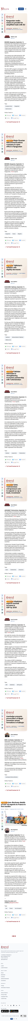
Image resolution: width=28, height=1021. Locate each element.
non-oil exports (18, 908)
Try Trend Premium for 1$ (13, 122)
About (2, 972)
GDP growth (19, 684)
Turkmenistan (22, 453)
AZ (14, 1018)
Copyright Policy (4, 996)
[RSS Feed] (19, 1005)
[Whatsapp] (2, 1005)
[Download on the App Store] (5, 1011)
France (11, 908)
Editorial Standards (5, 978)
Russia (14, 233)
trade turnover (8, 108)
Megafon (20, 233)
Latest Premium (4, 967)
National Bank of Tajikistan (17, 337)
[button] (2, 14)
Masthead (3, 974)
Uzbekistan (12, 684)
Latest (2, 965)
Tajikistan (8, 337)
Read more (13, 38)
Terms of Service (4, 992)
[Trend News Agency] (4, 947)
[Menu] (25, 9)
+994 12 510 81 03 (4, 957)
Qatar (7, 569)
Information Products (5, 987)
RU (16, 1018)
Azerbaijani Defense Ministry (12, 777)
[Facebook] (5, 1005)
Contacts (3, 976)
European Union (9, 106)
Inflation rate (8, 339)
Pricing (2, 985)
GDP (6, 684)
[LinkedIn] (16, 1005)
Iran (6, 908)
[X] (8, 1005)
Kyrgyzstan (17, 106)
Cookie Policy (3, 998)
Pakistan (7, 453)
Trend (23, 51)
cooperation (14, 453)
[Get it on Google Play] (14, 1011)
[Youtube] (11, 1005)
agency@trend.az (4, 959)
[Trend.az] (5, 9)
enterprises (21, 569)
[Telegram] (14, 1005)
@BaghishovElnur (13, 902)
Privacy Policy (4, 994)
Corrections (3, 980)
